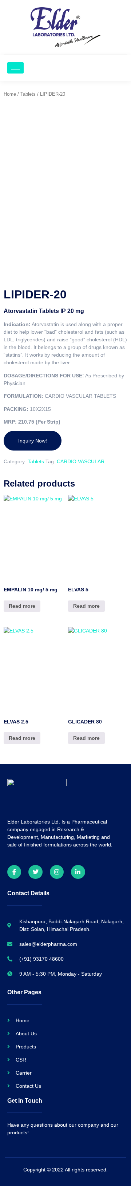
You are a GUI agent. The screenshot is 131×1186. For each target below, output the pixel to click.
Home (10, 94)
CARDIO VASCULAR (80, 461)
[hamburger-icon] (15, 68)
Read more (22, 606)
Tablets (28, 94)
